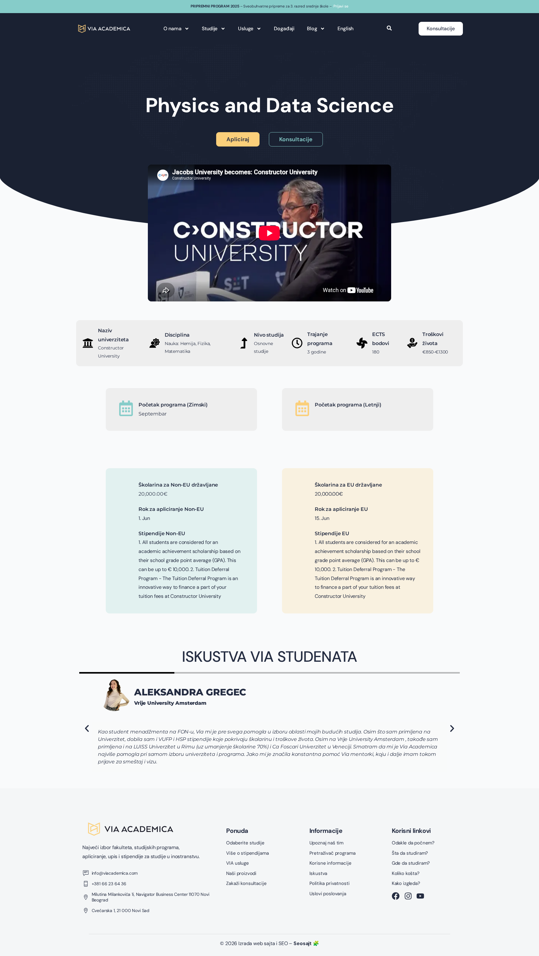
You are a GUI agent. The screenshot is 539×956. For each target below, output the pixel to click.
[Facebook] (396, 896)
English (345, 28)
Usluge (245, 28)
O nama (172, 28)
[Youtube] (420, 896)
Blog (312, 28)
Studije (209, 28)
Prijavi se (340, 6)
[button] (86, 728)
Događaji (284, 28)
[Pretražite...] (389, 28)
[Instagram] (408, 896)
